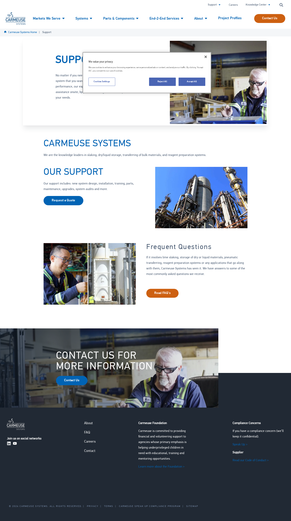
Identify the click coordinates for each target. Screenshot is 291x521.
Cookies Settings (102, 81)
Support (212, 4)
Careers (233, 5)
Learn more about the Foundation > (161, 466)
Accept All (192, 81)
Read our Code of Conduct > (251, 460)
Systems (82, 19)
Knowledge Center (256, 4)
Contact (89, 451)
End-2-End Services (164, 19)
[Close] (205, 56)
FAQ (87, 432)
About (199, 19)
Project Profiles (230, 18)
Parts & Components (119, 19)
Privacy (92, 506)
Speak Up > (240, 444)
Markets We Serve (47, 19)
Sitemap (192, 506)
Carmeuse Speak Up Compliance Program (150, 506)
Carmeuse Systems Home (22, 32)
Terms (108, 506)
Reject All (162, 81)
